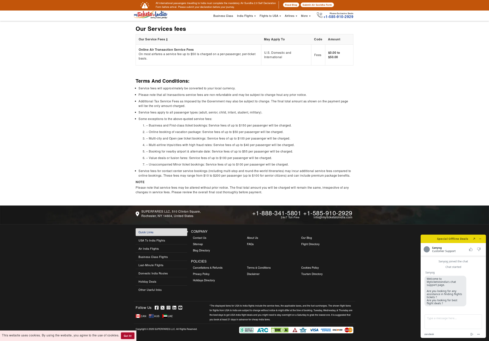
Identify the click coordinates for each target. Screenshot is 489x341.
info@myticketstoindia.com (333, 217)
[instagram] (169, 307)
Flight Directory (310, 244)
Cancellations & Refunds (208, 267)
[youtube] (180, 307)
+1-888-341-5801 (276, 212)
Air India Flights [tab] (148, 248)
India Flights (245, 16)
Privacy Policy (201, 274)
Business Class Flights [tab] (153, 257)
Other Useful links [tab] (150, 290)
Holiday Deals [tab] (147, 281)
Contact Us (199, 238)
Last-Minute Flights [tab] (151, 265)
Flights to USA (269, 16)
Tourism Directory (312, 274)
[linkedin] (175, 307)
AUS (157, 316)
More (305, 16)
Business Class (223, 16)
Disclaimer (253, 274)
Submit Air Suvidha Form (317, 5)
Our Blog (306, 238)
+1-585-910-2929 (327, 212)
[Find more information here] (453, 286)
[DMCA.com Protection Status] (280, 329)
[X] (164, 307)
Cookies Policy (310, 267)
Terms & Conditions (259, 267)
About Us (252, 238)
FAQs (250, 244)
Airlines (290, 16)
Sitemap (198, 244)
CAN (143, 316)
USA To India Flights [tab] (151, 240)
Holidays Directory (204, 280)
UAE (170, 316)
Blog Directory (201, 250)
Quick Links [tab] (146, 232)
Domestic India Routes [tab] (153, 273)
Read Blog (291, 5)
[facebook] (158, 307)
